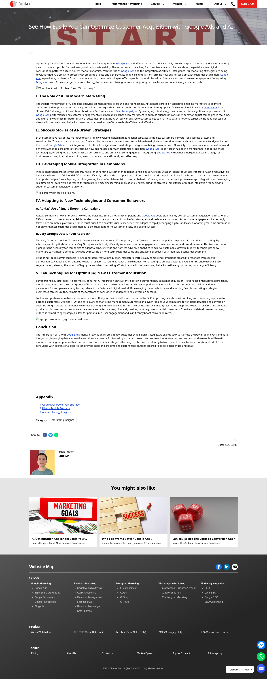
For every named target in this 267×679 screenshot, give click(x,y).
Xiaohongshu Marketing (174, 597)
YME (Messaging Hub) (170, 632)
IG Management (128, 588)
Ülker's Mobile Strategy (56, 408)
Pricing (34, 653)
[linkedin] (227, 567)
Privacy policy (215, 653)
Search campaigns (126, 111)
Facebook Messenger (88, 606)
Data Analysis (84, 611)
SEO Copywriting (214, 601)
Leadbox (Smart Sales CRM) (131, 632)
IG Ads (123, 592)
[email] (235, 567)
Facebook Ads (84, 601)
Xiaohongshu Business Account (178, 588)
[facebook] (219, 567)
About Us (71, 653)
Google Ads (123, 63)
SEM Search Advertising (47, 592)
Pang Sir (63, 456)
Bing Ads (39, 606)
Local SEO (210, 592)
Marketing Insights (63, 420)
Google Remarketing (45, 601)
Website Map (41, 566)
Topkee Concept (181, 653)
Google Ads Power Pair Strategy (61, 404)
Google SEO (211, 597)
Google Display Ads (45, 597)
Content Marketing (86, 592)
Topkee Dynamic (146, 653)
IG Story (124, 597)
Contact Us (107, 653)
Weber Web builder (41, 632)
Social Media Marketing (89, 588)
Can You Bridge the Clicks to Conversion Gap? (203, 539)
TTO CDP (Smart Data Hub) (88, 632)
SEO (207, 588)
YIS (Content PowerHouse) (215, 632)
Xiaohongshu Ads (171, 592)
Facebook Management (89, 597)
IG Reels (124, 601)
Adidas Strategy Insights (56, 412)
